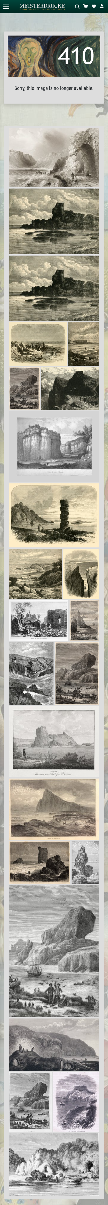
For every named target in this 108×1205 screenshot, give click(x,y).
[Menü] (6, 7)
